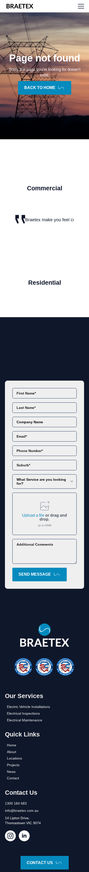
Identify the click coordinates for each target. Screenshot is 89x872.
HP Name (10, 385)
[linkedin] (24, 835)
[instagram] (10, 835)
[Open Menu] (81, 6)
